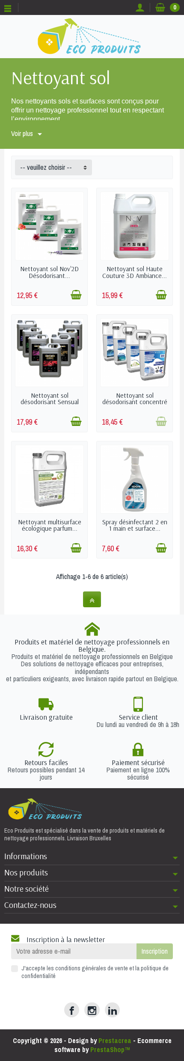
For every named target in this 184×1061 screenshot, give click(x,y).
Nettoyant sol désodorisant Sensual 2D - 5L (50, 402)
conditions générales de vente (91, 968)
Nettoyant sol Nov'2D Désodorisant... (49, 272)
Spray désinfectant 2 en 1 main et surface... (134, 525)
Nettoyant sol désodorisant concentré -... (134, 402)
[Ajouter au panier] (76, 295)
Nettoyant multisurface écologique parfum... (49, 525)
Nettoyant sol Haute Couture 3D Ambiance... (134, 272)
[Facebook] (71, 1009)
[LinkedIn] (112, 1009)
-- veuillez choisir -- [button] (46, 167)
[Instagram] (91, 1009)
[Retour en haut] (92, 599)
